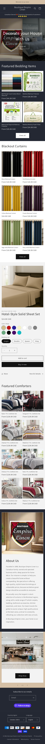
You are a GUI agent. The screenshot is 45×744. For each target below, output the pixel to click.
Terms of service (35, 739)
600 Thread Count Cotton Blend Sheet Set (11, 94)
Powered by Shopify (26, 736)
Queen (27, 341)
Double (17, 341)
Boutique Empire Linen (13, 736)
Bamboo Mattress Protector (31, 94)
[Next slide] (27, 685)
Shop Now (22, 676)
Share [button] (6, 374)
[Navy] (14, 328)
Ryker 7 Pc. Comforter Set (9, 413)
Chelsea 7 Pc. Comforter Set (10, 472)
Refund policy (25, 739)
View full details (35, 374)
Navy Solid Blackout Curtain (31, 247)
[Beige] (4, 328)
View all (22, 135)
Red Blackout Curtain (29, 179)
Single (6, 341)
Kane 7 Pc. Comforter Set (30, 472)
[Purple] (14, 333)
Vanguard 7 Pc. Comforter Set (31, 413)
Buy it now (22, 364)
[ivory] (19, 328)
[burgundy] (9, 328)
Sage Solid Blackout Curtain (10, 247)
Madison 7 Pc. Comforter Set (31, 501)
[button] (4, 8)
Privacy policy (38, 736)
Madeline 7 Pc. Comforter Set (31, 443)
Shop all (22, 46)
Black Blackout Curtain (8, 179)
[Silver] (30, 328)
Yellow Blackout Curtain (9, 213)
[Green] (4, 333)
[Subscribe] (33, 697)
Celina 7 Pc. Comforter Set (9, 501)
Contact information (13, 739)
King (37, 341)
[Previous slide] (17, 685)
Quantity (4, 346)
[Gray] (35, 328)
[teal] (19, 333)
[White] (25, 328)
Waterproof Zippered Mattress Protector (11, 125)
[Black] (9, 333)
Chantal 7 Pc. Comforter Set (10, 443)
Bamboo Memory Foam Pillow (32, 124)
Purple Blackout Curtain (30, 213)
